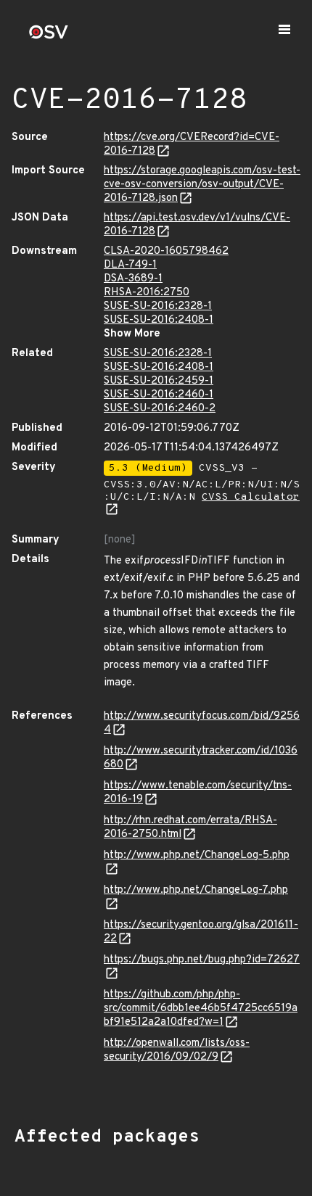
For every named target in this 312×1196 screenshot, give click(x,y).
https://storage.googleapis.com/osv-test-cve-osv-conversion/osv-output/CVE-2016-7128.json (202, 184)
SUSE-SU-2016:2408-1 (158, 320)
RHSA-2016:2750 (146, 293)
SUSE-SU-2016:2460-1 (158, 395)
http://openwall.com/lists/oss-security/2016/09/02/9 (177, 1050)
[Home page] (48, 36)
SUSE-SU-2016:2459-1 (158, 381)
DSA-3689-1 (133, 279)
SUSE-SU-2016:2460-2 (159, 409)
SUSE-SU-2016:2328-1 (158, 306)
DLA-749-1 (130, 265)
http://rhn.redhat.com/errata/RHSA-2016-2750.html (190, 827)
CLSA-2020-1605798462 (166, 251)
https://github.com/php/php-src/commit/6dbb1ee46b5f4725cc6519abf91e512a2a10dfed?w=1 (200, 1008)
